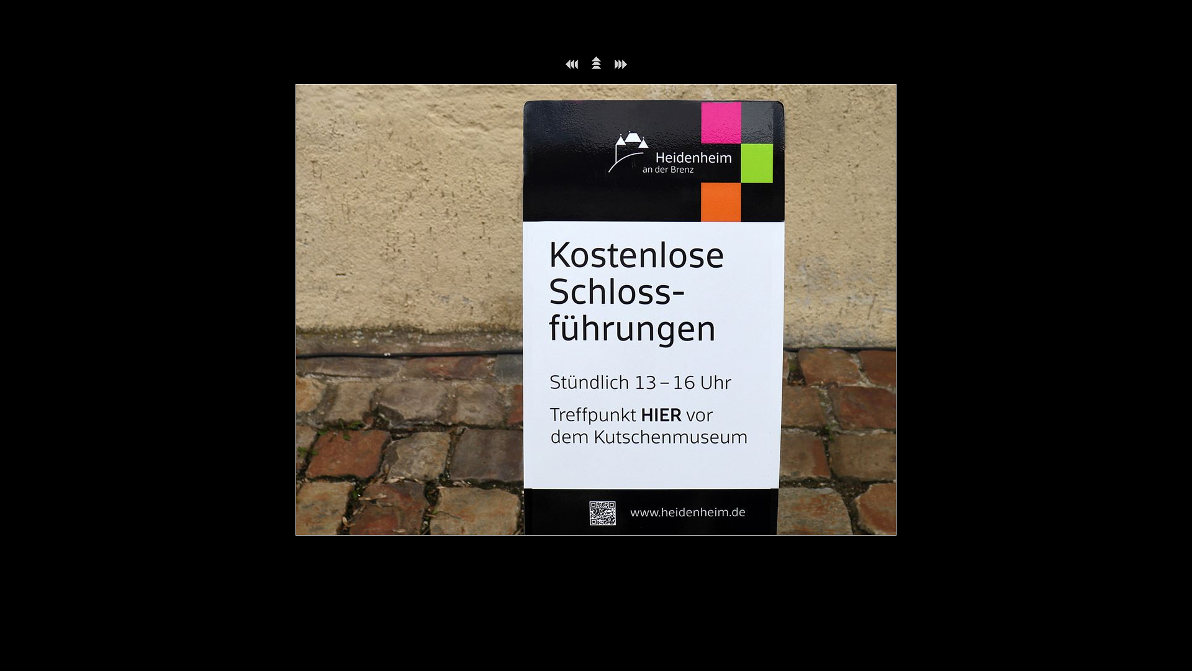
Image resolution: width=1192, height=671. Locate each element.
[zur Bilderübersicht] (596, 66)
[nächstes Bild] (621, 66)
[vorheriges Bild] (572, 66)
